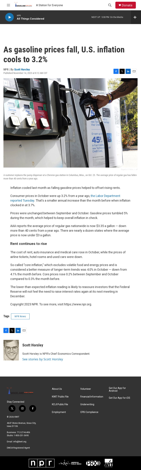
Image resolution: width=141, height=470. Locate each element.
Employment (59, 412)
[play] (9, 17)
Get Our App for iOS (119, 398)
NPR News (20, 316)
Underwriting (87, 404)
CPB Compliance (89, 412)
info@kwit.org (19, 441)
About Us (57, 389)
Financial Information (91, 396)
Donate (127, 5)
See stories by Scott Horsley (42, 359)
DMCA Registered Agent (18, 448)
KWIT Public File (60, 396)
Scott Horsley (22, 69)
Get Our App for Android (117, 389)
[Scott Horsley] (11, 350)
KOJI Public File (60, 404)
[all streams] (136, 17)
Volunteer (85, 389)
